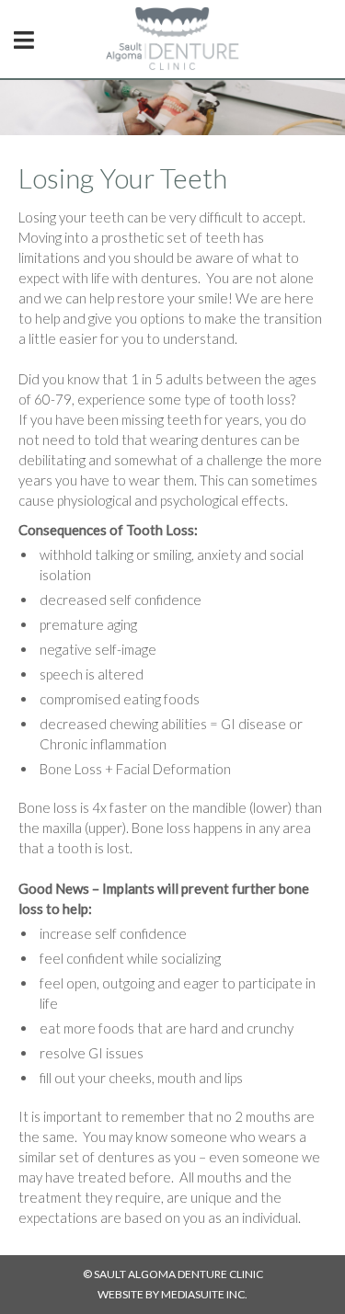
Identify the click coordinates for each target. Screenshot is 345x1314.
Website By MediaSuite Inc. (172, 1294)
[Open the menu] (24, 39)
